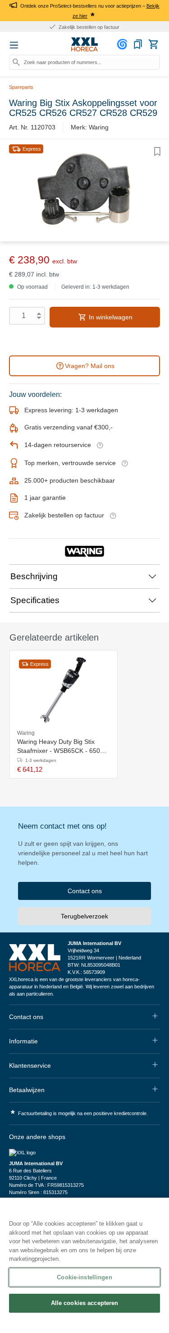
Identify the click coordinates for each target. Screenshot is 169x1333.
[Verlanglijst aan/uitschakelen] (157, 151)
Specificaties (34, 600)
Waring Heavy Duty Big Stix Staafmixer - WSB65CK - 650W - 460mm (63, 746)
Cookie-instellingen (84, 1277)
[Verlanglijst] (138, 44)
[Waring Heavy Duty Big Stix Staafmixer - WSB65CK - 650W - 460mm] (63, 690)
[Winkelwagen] (153, 44)
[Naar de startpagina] (84, 44)
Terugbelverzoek (84, 916)
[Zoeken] (16, 62)
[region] (84, 1265)
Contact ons (85, 891)
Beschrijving (34, 576)
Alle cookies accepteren (85, 1303)
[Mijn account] (123, 44)
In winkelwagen (109, 317)
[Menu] (14, 45)
